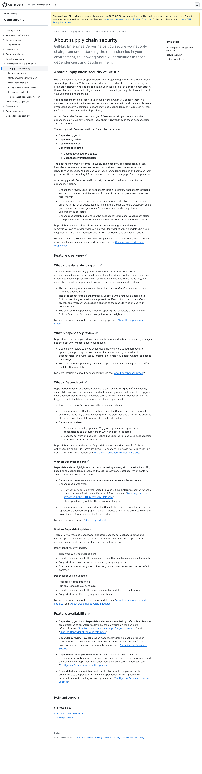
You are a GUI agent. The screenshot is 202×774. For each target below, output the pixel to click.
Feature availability (70, 613)
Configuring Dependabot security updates (83, 665)
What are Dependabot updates (71, 529)
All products (12, 14)
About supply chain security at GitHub (87, 72)
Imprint (79, 737)
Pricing (116, 737)
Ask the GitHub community (70, 713)
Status (108, 737)
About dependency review (128, 372)
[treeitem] (25, 30)
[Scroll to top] (195, 767)
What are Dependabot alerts (70, 461)
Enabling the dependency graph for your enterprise (107, 628)
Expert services (129, 737)
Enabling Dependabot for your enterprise (117, 452)
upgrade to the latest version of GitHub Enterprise (127, 19)
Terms (90, 737)
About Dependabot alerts (98, 520)
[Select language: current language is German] (197, 4)
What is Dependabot (68, 382)
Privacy (98, 737)
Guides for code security (18, 116)
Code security (14, 19)
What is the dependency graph (76, 265)
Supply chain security (81, 31)
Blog (142, 737)
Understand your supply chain (109, 31)
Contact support (65, 717)
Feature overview (69, 255)
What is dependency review (74, 333)
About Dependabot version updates (90, 603)
